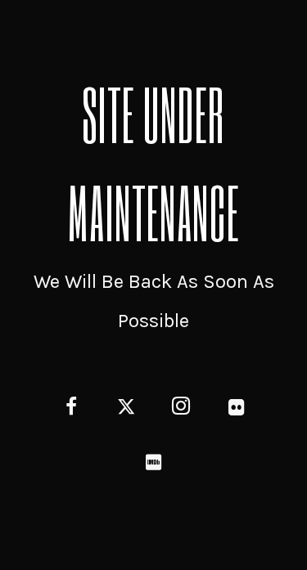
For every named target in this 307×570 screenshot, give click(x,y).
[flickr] (236, 409)
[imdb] (153, 464)
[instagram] (181, 409)
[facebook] (70, 409)
